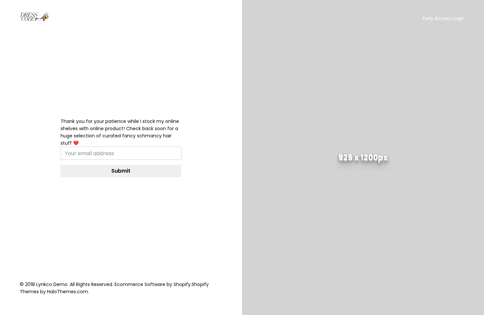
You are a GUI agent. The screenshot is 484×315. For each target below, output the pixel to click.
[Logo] (34, 17)
